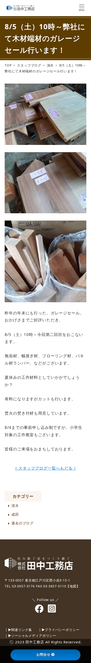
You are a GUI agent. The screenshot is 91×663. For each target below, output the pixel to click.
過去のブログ (22, 523)
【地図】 (73, 586)
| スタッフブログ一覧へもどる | (45, 468)
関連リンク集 (21, 629)
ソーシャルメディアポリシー (33, 635)
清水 (15, 505)
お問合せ (43, 654)
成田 (15, 514)
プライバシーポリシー (62, 629)
